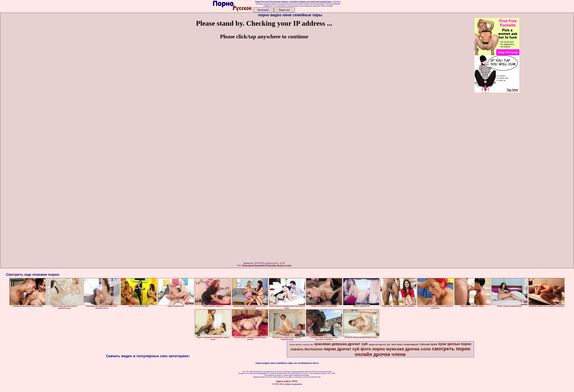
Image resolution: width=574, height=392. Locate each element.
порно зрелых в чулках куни (301, 344)
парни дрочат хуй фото (347, 349)
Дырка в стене (284, 265)
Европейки (260, 265)
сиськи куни (428, 344)
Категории (263, 10)
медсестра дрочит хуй (379, 344)
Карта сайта (283, 381)
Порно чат (284, 10)
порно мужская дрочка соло (401, 349)
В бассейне (271, 265)
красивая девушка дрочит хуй (341, 344)
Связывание (248, 265)
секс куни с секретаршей (404, 344)
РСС (295, 381)
